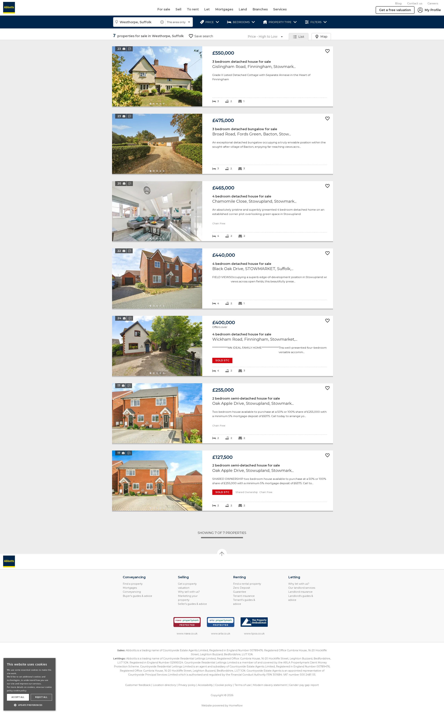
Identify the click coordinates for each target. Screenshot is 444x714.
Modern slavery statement (270, 685)
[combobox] (139, 22)
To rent (193, 9)
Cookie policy (223, 685)
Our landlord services (301, 587)
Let (207, 9)
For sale (163, 9)
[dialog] (29, 684)
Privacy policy (187, 685)
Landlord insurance (300, 591)
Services (280, 9)
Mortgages (224, 9)
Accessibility (205, 685)
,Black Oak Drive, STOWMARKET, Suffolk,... (222, 278)
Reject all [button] (41, 697)
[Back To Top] (222, 554)
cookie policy (19, 690)
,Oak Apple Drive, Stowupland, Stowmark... (222, 413)
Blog (398, 3)
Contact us (414, 3)
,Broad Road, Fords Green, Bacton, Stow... (222, 144)
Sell (178, 9)
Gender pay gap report (304, 685)
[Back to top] (22, 561)
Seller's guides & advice (192, 603)
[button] (29, 705)
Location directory (164, 685)
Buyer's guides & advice (137, 596)
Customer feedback (138, 685)
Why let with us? (298, 583)
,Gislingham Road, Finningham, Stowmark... (222, 76)
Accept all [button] (17, 697)
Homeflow (236, 705)
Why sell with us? (189, 591)
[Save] (327, 51)
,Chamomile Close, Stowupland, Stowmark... (222, 211)
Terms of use (242, 685)
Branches (260, 9)
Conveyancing (132, 591)
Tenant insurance (244, 596)
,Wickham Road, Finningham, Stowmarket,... (222, 346)
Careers (433, 3)
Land (243, 9)
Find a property (133, 583)
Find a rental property (247, 583)
